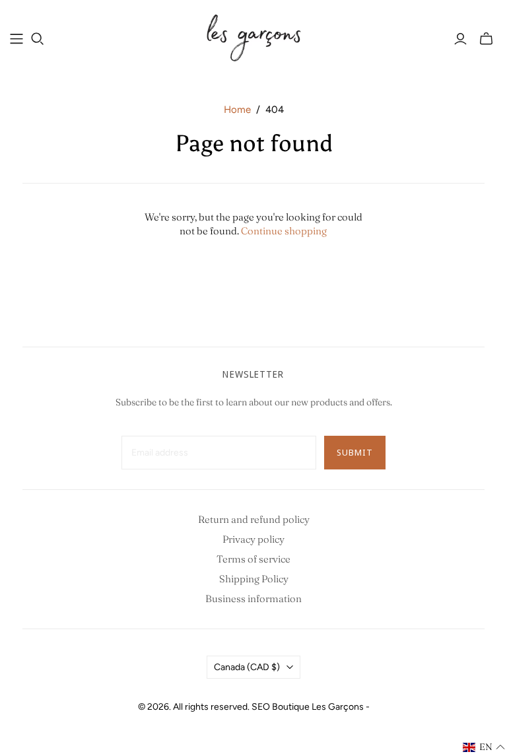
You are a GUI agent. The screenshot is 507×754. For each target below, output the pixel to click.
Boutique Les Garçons (318, 706)
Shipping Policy (253, 578)
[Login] (460, 39)
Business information (253, 598)
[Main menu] (16, 39)
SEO (261, 706)
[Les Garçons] (253, 38)
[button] (484, 747)
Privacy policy (253, 539)
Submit (355, 452)
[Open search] (37, 39)
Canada (247, 667)
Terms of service (253, 559)
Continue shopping (284, 230)
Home (237, 110)
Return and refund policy (254, 519)
